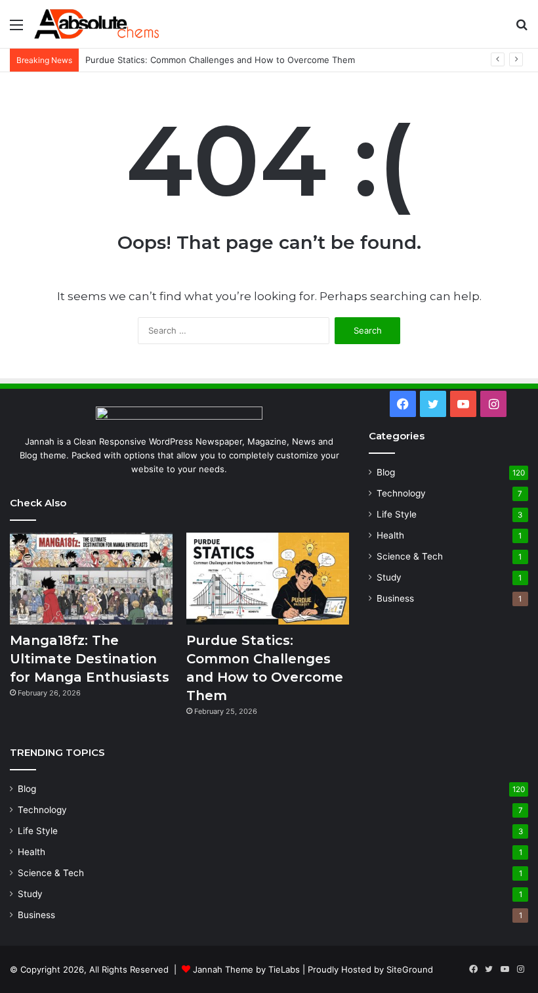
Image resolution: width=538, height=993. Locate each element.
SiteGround (409, 969)
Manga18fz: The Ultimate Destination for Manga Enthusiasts (89, 658)
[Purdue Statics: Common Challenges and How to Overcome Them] (267, 579)
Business (395, 598)
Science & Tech (410, 556)
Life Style (397, 514)
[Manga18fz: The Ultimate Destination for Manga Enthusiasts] (91, 579)
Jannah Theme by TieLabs (246, 969)
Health (390, 535)
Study (389, 577)
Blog (386, 472)
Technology (401, 493)
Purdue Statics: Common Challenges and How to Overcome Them (220, 60)
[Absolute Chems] (96, 24)
